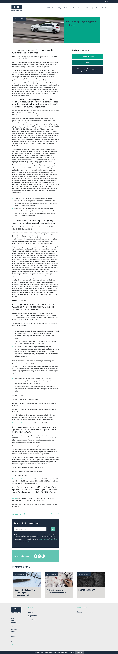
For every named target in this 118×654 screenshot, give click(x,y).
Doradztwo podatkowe (87, 56)
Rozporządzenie (17, 423)
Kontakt (104, 8)
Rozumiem (79, 652)
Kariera (13, 634)
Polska (80, 612)
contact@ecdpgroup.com (34, 619)
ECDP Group (67, 8)
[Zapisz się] (53, 529)
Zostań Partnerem (78, 8)
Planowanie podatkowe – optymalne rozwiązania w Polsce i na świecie (87, 70)
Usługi (60, 8)
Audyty (87, 62)
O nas (54, 8)
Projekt (14, 498)
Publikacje (97, 8)
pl (101, 1)
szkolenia (13, 636)
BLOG (48, 8)
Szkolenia (89, 8)
